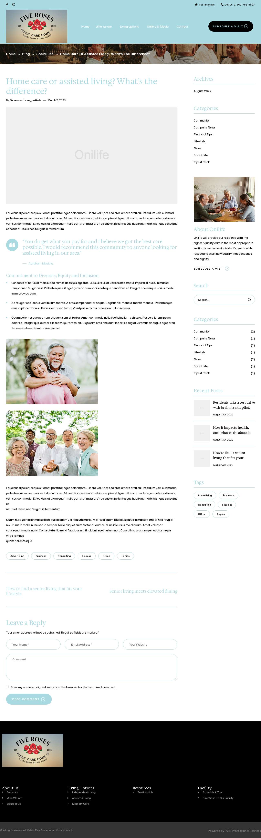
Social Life (201, 155)
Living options (129, 26)
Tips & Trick (202, 162)
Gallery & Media (158, 26)
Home (85, 26)
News (197, 148)
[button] (105, 26)
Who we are (104, 26)
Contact (182, 26)
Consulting (64, 556)
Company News (205, 127)
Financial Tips (203, 134)
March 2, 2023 (57, 100)
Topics (125, 556)
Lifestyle (199, 141)
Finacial (86, 556)
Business (40, 556)
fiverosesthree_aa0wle (25, 100)
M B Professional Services (243, 831)
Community (202, 120)
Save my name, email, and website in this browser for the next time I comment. (63, 687)
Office (106, 556)
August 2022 (202, 91)
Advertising (17, 556)
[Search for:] (224, 300)
